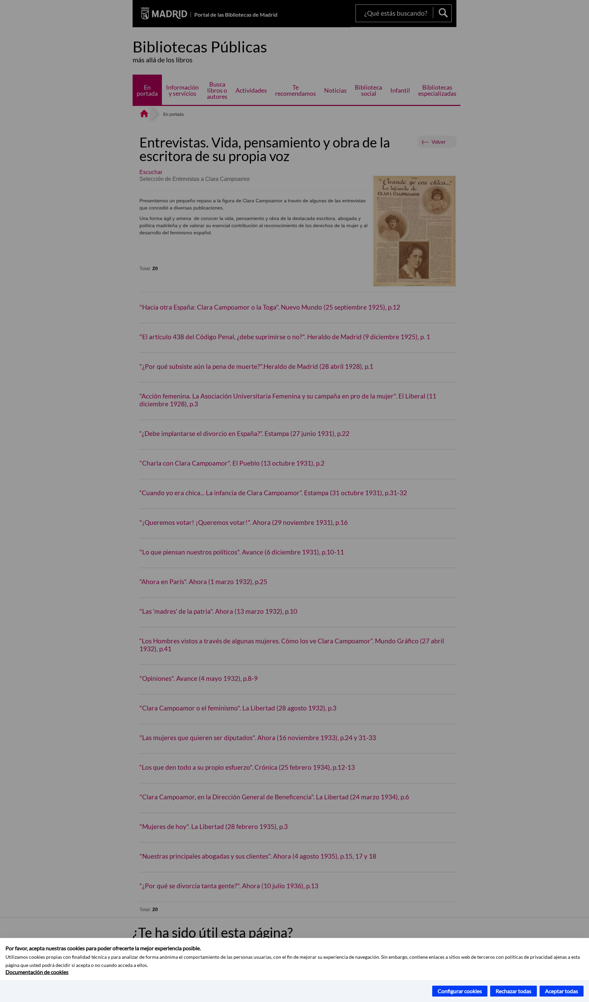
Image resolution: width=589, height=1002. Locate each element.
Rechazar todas (513, 991)
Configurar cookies (460, 991)
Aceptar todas (561, 991)
